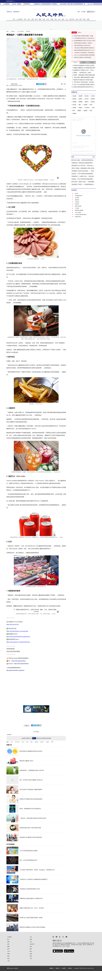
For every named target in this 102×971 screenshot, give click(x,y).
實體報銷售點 (16, 11)
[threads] (60, 937)
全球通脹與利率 (78, 195)
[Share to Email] (45, 84)
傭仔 (80, 104)
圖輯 (31, 956)
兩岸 (36, 19)
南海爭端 (77, 199)
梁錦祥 (80, 98)
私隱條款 (70, 968)
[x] (63, 937)
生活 (59, 19)
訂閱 (43, 738)
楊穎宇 (86, 101)
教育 (84, 19)
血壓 (27, 742)
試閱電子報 (9, 11)
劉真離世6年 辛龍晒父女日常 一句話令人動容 (84, 70)
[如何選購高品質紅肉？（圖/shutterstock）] (36, 570)
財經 (44, 19)
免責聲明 (64, 968)
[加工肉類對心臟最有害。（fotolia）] (36, 243)
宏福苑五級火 (78, 216)
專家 (52, 742)
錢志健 (74, 98)
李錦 (91, 104)
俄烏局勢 (77, 204)
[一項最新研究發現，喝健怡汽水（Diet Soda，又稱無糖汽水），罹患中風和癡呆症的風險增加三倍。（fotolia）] (36, 523)
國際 (40, 19)
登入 (34, 738)
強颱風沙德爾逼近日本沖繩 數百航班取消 (84, 67)
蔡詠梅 (93, 101)
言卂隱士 (87, 107)
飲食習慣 (17, 742)
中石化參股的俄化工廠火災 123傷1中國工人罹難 (85, 38)
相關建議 (51, 968)
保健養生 (13, 31)
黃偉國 (74, 101)
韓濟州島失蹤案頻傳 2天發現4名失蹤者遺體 (84, 65)
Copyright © (77, 968)
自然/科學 (71, 19)
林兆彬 (74, 104)
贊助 (79, 11)
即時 (25, 19)
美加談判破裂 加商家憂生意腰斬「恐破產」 (84, 35)
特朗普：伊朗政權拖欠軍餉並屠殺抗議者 (84, 75)
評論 (55, 19)
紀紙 (77, 19)
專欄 (52, 19)
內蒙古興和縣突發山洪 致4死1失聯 (82, 45)
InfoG (47, 19)
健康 (63, 19)
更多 (91, 110)
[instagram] (53, 937)
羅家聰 (93, 98)
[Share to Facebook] (37, 84)
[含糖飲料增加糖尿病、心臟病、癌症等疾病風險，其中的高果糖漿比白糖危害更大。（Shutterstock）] (36, 456)
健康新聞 (28, 31)
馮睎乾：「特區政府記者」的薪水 (82, 72)
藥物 (31, 742)
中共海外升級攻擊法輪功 (80, 214)
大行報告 (77, 208)
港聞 (32, 19)
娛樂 (88, 19)
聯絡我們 (58, 968)
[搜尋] (95, 12)
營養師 (41, 742)
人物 (8, 960)
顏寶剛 (80, 101)
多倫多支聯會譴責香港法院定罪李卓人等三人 (84, 50)
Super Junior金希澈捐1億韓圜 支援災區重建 (84, 55)
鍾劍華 (80, 96)
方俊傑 (93, 96)
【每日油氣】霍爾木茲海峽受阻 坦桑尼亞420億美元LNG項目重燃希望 (84, 48)
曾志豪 (74, 96)
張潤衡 (85, 104)
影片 (8, 939)
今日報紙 (9, 936)
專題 (8, 956)
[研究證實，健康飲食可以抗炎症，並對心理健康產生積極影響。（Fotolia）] (36, 158)
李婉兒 (80, 107)
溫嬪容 (79, 110)
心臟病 (47, 742)
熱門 (29, 19)
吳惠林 (74, 107)
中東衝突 (77, 202)
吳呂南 (86, 98)
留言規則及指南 (9, 734)
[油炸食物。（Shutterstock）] (36, 390)
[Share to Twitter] (39, 84)
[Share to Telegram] (41, 84)
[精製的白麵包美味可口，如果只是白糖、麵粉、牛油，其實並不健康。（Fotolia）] (36, 611)
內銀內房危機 (78, 206)
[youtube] (66, 937)
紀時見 (76, 193)
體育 (80, 19)
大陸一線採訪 (78, 212)
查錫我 (85, 110)
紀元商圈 (83, 11)
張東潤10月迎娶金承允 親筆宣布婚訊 (82, 57)
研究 (12, 742)
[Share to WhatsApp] (43, 84)
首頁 (14, 19)
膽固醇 (36, 742)
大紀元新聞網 (20, 31)
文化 (66, 19)
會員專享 (20, 19)
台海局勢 (77, 197)
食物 (23, 742)
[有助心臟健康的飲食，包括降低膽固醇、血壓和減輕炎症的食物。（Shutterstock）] (36, 57)
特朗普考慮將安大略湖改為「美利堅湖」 (83, 43)
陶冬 (74, 110)
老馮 (93, 107)
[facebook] (56, 937)
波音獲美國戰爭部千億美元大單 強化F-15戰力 (84, 40)
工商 (31, 958)
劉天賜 (86, 96)
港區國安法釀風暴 (79, 210)
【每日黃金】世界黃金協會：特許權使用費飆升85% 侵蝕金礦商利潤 (84, 52)
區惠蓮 (74, 113)
